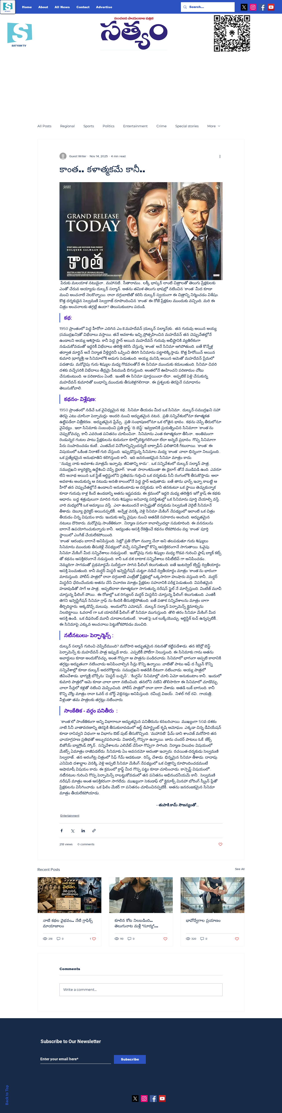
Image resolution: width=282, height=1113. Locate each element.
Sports (88, 126)
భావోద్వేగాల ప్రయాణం (203, 920)
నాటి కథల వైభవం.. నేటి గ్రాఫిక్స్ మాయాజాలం (68, 923)
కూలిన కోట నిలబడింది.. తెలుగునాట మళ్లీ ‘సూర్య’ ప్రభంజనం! (134, 923)
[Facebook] (262, 7)
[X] (244, 7)
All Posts (44, 126)
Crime (161, 126)
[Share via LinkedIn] (83, 831)
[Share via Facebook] (61, 831)
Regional (67, 126)
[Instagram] (253, 7)
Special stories (187, 126)
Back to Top (7, 1095)
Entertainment (135, 126)
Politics (108, 126)
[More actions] (220, 156)
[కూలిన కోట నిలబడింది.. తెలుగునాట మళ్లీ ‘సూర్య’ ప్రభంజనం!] (141, 895)
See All (240, 869)
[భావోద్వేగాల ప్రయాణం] (212, 895)
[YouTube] (271, 7)
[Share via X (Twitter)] (72, 831)
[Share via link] (94, 831)
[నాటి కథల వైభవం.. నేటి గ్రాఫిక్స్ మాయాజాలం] (69, 895)
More (211, 126)
